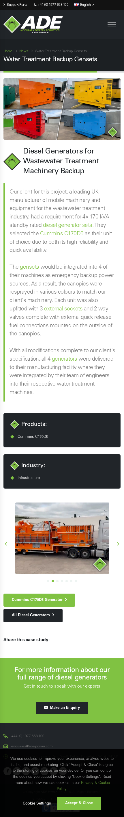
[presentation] (6, 544)
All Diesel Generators (32, 615)
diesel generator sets (67, 225)
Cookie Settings (37, 803)
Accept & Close (79, 803)
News (23, 51)
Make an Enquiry (64, 708)
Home (8, 51)
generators (64, 359)
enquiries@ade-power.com (31, 746)
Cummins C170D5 (62, 233)
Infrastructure (29, 478)
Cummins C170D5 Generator (38, 600)
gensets (29, 267)
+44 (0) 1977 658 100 (52, 4)
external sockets (63, 309)
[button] (48, 581)
